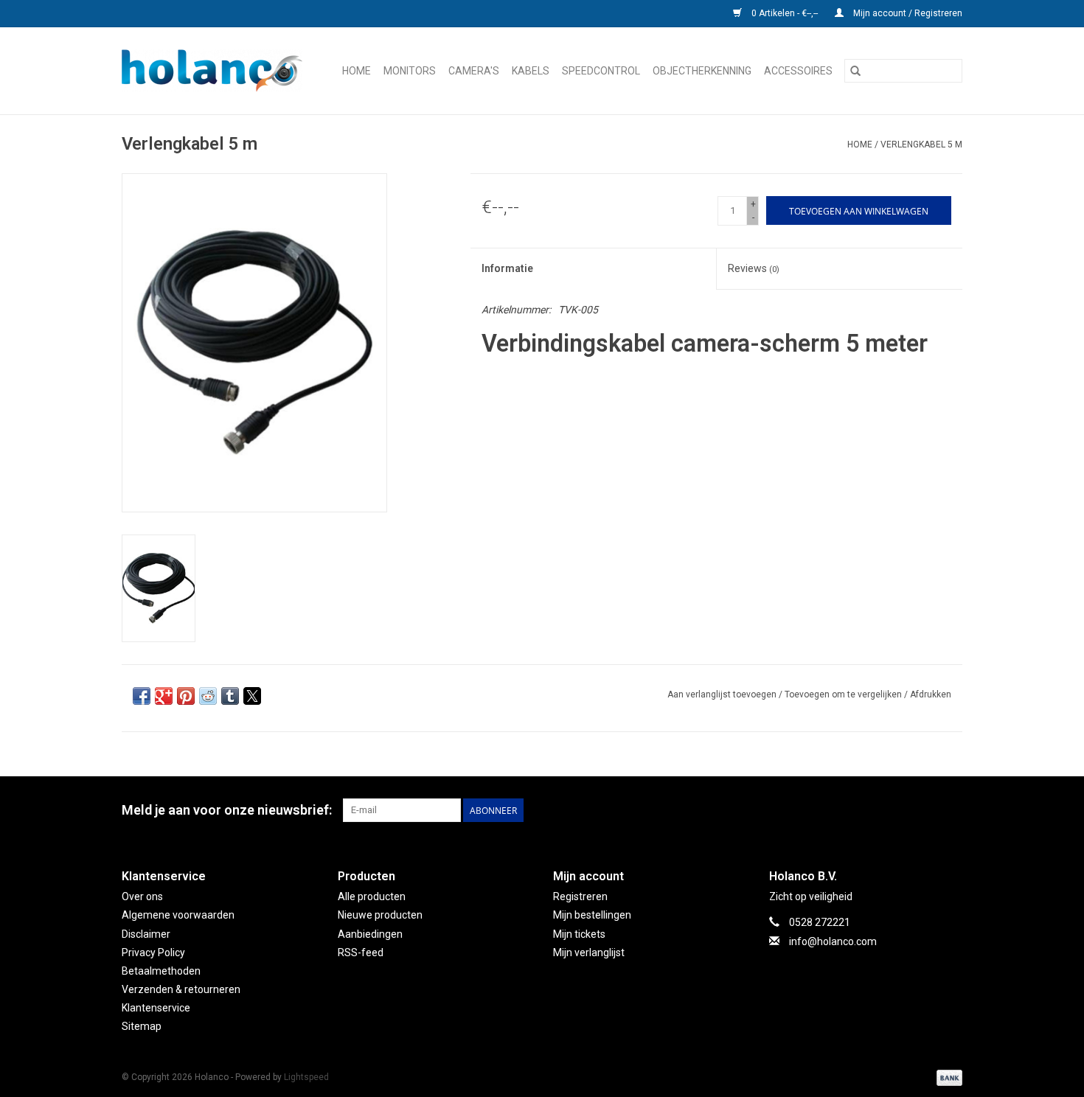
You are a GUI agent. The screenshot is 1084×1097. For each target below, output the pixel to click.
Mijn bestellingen (592, 915)
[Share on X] (252, 696)
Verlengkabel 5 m (921, 144)
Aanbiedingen (370, 934)
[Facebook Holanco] (795, 810)
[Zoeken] (855, 71)
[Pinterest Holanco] (873, 810)
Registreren (580, 896)
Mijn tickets (579, 934)
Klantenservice (156, 1008)
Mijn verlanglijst (589, 952)
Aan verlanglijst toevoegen (723, 694)
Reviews (753, 268)
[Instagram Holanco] (950, 810)
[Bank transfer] (946, 1077)
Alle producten (372, 896)
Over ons (142, 896)
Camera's (473, 71)
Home (356, 71)
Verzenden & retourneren (181, 989)
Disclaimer (146, 934)
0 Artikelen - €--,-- (784, 13)
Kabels (530, 71)
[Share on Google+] (164, 696)
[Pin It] (186, 696)
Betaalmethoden (161, 971)
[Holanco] (216, 70)
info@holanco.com (833, 941)
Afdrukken (930, 694)
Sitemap (141, 1026)
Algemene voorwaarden (178, 915)
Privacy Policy (153, 952)
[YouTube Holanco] (899, 810)
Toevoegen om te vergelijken (844, 694)
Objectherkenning (702, 71)
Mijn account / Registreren (906, 13)
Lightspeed (306, 1077)
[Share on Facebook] (141, 696)
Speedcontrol (601, 71)
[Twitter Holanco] (821, 810)
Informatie (507, 268)
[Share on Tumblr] (230, 696)
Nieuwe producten (380, 915)
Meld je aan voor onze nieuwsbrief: (227, 810)
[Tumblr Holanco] (925, 810)
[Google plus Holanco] (847, 810)
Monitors (409, 71)
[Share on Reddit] (208, 696)
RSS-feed (360, 952)
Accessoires (798, 71)
